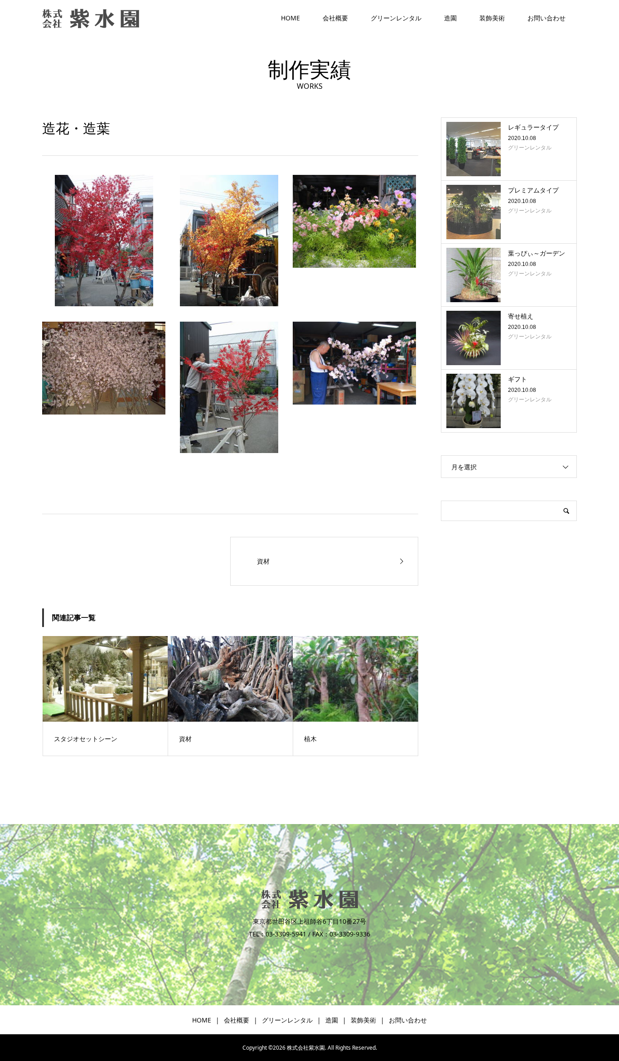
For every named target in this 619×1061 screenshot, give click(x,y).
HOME (290, 18)
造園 (450, 18)
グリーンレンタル (396, 18)
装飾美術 (492, 18)
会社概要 (335, 18)
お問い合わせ (546, 18)
